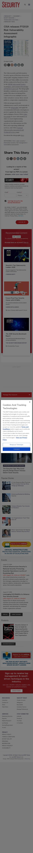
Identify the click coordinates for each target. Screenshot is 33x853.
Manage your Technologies (16, 444)
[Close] (30, 402)
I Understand (16, 449)
